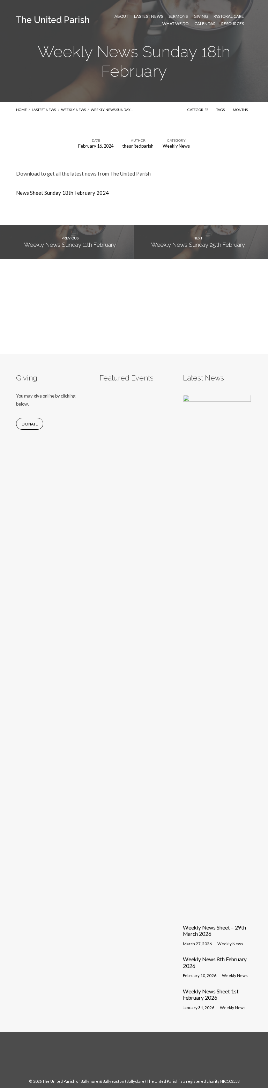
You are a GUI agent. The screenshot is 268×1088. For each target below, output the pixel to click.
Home (21, 110)
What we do (175, 24)
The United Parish (52, 20)
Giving (201, 16)
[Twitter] (140, 1058)
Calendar (205, 24)
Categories (198, 110)
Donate (30, 424)
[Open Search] (250, 20)
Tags (220, 110)
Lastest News (148, 16)
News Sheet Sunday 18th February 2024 (62, 193)
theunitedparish (138, 146)
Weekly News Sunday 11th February (70, 244)
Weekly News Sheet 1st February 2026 (211, 994)
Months (240, 110)
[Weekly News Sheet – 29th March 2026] (217, 914)
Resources (232, 24)
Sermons (178, 16)
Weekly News (73, 110)
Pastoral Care (229, 16)
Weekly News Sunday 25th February (198, 244)
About (121, 16)
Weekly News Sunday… (112, 110)
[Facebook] (127, 1058)
